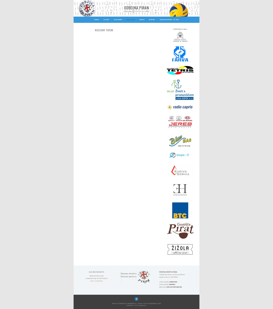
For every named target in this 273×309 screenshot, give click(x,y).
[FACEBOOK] (136, 299)
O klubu (106, 20)
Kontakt (152, 20)
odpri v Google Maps (96, 281)
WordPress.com (155, 303)
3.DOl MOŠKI (118, 20)
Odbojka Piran (136, 7)
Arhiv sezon (130, 20)
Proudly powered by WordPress (124, 303)
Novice (142, 20)
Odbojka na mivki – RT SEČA (169, 20)
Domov (96, 20)
